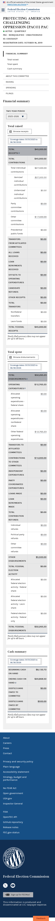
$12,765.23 (41, 431)
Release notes (10, 827)
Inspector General (13, 803)
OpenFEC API (10, 817)
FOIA (5, 811)
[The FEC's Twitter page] (5, 885)
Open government (13, 793)
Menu (3, 10)
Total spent (12, 64)
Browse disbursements (24, 357)
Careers (7, 743)
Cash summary (14, 69)
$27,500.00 (41, 177)
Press (6, 748)
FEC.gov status (11, 832)
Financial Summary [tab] (17, 53)
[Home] (24, 10)
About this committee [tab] (17, 76)
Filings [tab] (9, 93)
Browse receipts (20, 131)
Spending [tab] (11, 88)
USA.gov (7, 798)
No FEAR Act (9, 788)
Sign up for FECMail (20, 895)
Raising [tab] (10, 82)
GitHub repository (13, 822)
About (6, 738)
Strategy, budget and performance (15, 778)
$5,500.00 (41, 557)
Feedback (41, 918)
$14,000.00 (40, 458)
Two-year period (15, 111)
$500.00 (42, 701)
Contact (7, 753)
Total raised (12, 59)
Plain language (11, 766)
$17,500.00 (41, 217)
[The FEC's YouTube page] (13, 885)
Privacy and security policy (18, 761)
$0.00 (44, 203)
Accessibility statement (16, 772)
